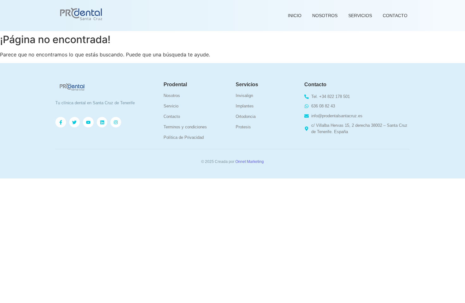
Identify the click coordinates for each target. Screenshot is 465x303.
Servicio (171, 106)
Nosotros (325, 15)
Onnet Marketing (249, 161)
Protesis (243, 127)
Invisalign (244, 95)
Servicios (360, 15)
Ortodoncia (246, 116)
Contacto (395, 15)
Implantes (245, 106)
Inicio (294, 15)
